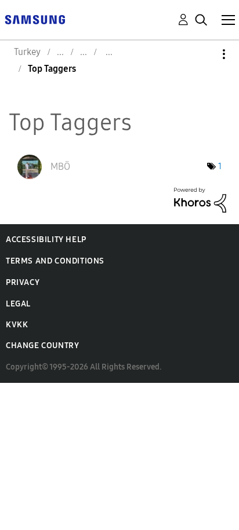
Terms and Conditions (55, 261)
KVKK (17, 325)
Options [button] (204, 54)
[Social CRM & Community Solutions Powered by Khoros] (200, 198)
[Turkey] (35, 18)
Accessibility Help (46, 239)
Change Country (42, 345)
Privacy (22, 282)
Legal (18, 304)
